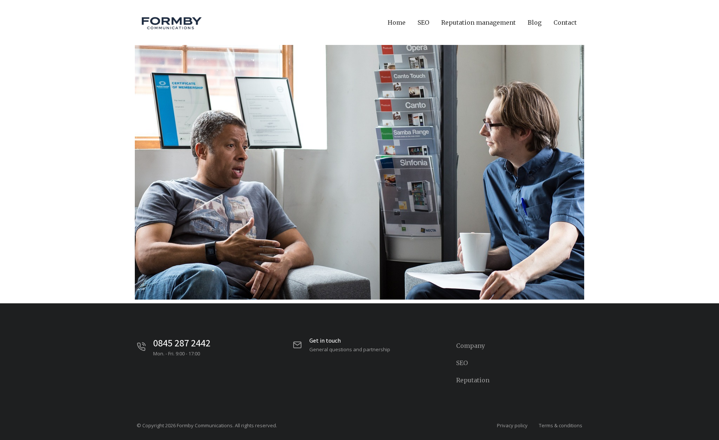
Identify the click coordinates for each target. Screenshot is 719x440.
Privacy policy (512, 425)
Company (470, 345)
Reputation (472, 380)
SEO (462, 363)
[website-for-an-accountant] (359, 150)
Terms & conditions (560, 425)
